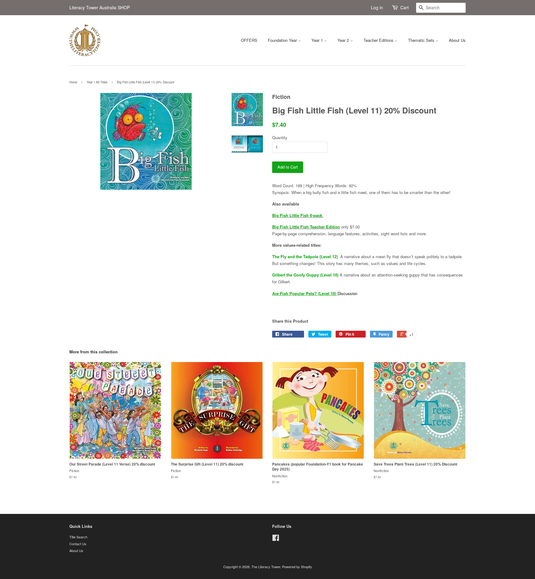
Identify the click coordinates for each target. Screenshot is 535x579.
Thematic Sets (422, 40)
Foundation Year (283, 40)
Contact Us (77, 543)
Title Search (78, 536)
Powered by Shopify (297, 566)
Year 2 (343, 40)
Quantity (279, 137)
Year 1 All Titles (97, 82)
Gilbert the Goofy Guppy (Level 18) (305, 275)
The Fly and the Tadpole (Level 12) (305, 256)
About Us (457, 40)
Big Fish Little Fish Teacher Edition (306, 227)
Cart (404, 7)
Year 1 (317, 40)
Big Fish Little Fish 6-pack (298, 215)
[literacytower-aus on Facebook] (275, 539)
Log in (377, 7)
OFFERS (249, 40)
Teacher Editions (379, 40)
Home (73, 82)
